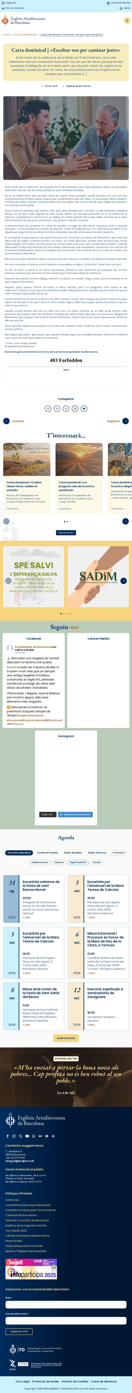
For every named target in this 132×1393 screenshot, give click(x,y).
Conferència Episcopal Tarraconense (30, 1210)
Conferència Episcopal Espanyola (28, 1205)
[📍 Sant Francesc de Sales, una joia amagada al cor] (66, 760)
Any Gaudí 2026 (16, 1231)
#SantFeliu (14, 667)
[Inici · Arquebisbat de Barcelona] (24, 21)
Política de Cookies (75, 1381)
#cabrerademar (34, 720)
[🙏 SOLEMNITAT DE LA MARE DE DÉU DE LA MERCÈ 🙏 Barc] (47, 749)
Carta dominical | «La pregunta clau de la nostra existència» (76, 486)
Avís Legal (22, 1381)
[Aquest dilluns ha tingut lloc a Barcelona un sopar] (85, 782)
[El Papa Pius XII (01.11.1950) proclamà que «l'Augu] (47, 760)
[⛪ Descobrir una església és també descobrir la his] (66, 749)
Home (6, 34)
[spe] (33, 576)
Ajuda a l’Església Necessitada (25, 1251)
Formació (119, 852)
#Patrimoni (54, 720)
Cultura (59, 862)
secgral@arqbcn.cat (19, 1161)
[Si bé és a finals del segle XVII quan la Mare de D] (66, 782)
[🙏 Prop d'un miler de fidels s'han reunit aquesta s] (85, 793)
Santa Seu (12, 1200)
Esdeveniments (66, 1038)
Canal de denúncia (104, 1381)
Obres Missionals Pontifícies (24, 1246)
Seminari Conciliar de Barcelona (27, 1220)
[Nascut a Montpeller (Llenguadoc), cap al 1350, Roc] (85, 749)
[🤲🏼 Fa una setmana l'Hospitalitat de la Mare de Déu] (66, 804)
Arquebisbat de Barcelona (33, 647)
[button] (125, 521)
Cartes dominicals (25, 34)
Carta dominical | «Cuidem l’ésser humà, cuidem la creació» (24, 486)
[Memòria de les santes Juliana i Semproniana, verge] (66, 771)
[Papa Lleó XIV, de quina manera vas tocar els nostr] (47, 804)
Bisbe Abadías (73, 852)
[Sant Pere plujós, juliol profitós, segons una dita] (85, 804)
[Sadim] (98, 576)
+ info (26, 917)
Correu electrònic (17, 1313)
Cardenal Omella (47, 852)
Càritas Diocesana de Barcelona (27, 1236)
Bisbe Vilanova (97, 852)
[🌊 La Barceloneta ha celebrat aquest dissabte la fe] (47, 782)
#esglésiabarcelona (29, 715)
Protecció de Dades (45, 1381)
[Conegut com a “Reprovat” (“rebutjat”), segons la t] (66, 793)
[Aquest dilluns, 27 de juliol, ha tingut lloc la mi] (47, 771)
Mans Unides (13, 1241)
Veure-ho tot (66, 532)
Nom (8, 1297)
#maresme (14, 720)
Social (97, 862)
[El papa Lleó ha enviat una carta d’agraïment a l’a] (47, 793)
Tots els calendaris (19, 852)
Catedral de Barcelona (20, 1215)
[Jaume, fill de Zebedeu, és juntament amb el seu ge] (85, 771)
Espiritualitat (78, 862)
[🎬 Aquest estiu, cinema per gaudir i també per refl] (85, 760)
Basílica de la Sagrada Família (26, 1225)
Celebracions (39, 862)
